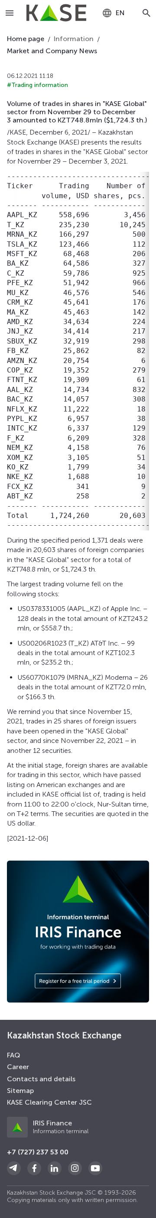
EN (120, 13)
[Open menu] (9, 13)
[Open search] (146, 13)
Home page (25, 39)
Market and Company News (52, 51)
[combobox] (113, 13)
